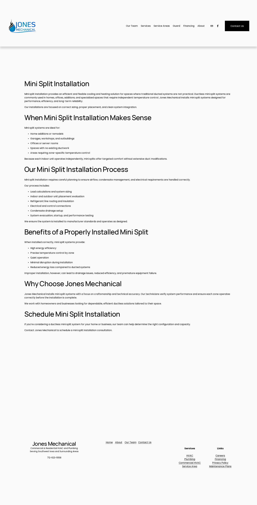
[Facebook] (217, 25)
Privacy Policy (220, 462)
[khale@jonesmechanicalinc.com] (211, 25)
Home (109, 442)
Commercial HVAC (190, 462)
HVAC (189, 455)
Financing (220, 459)
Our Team (130, 442)
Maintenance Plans (220, 466)
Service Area (189, 466)
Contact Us (237, 26)
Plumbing (189, 459)
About (201, 26)
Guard (176, 26)
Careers (220, 455)
